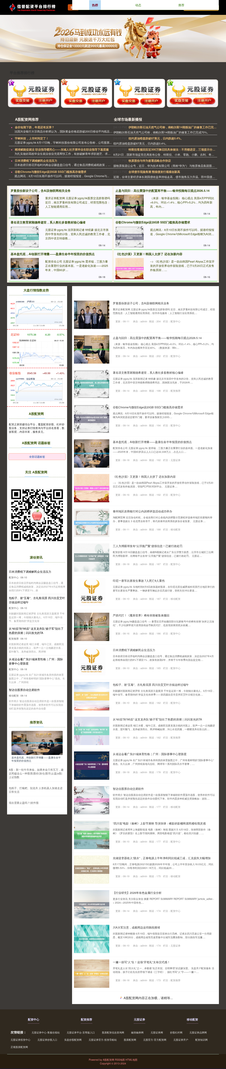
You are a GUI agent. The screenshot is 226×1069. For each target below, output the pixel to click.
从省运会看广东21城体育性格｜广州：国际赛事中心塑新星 (150, 754)
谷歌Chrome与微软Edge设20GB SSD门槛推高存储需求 (50, 172)
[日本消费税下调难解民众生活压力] (91, 661)
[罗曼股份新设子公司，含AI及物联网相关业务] (25, 205)
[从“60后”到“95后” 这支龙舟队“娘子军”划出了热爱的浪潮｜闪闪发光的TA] (91, 731)
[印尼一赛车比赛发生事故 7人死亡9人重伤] (91, 592)
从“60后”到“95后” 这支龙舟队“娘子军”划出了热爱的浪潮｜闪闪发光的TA (157, 719)
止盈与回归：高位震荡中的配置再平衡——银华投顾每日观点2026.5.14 (162, 190)
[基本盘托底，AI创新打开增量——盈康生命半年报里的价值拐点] (25, 268)
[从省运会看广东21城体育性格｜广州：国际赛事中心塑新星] (91, 765)
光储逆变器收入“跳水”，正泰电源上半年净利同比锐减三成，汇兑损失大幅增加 (162, 858)
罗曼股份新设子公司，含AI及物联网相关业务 (41, 190)
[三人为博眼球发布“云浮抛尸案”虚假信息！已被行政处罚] (91, 557)
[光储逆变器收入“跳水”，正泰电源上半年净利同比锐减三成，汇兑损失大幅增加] (91, 869)
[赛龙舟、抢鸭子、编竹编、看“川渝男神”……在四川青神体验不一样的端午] (91, 1043)
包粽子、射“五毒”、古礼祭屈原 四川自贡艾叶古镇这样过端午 (151, 685)
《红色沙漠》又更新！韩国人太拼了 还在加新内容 (148, 254)
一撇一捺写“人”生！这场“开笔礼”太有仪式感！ (141, 962)
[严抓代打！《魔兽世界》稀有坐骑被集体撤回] (91, 627)
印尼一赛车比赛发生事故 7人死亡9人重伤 (139, 581)
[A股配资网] (34, 7)
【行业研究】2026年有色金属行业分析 (137, 893)
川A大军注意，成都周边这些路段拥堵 (136, 927)
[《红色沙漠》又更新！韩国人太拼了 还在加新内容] (129, 268)
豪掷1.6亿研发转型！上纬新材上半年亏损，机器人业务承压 (150, 997)
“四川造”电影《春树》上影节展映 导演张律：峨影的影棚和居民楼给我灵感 (159, 823)
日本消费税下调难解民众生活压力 (36, 161)
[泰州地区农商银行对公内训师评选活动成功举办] (91, 523)
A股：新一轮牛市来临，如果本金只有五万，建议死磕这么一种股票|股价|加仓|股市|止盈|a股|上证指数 (36, 773)
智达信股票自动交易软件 (128, 789)
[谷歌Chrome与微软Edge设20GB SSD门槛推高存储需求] (129, 237)
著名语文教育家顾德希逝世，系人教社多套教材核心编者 (48, 222)
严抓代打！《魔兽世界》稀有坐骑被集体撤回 (141, 615)
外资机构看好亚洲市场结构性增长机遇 (137, 1066)
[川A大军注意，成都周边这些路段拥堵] (91, 939)
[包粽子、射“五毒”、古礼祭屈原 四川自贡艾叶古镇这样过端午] (91, 696)
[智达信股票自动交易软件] (91, 800)
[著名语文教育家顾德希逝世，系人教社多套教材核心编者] (25, 237)
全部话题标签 (37, 456)
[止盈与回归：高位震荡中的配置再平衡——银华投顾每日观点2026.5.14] (129, 205)
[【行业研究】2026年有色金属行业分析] (91, 904)
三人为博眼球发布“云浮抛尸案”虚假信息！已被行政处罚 (147, 546)
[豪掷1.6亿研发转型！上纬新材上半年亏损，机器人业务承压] (91, 1008)
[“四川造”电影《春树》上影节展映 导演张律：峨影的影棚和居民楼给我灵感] (91, 835)
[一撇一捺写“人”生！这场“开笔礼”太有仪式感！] (91, 973)
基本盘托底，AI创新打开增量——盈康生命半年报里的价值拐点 (53, 254)
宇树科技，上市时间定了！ (32, 138)
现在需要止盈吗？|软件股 (24, 802)
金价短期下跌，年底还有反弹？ (34, 127)
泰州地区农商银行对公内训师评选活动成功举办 (142, 511)
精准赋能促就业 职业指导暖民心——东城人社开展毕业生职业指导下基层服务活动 (66, 149)
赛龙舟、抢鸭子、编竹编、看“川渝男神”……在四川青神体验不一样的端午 (159, 1031)
